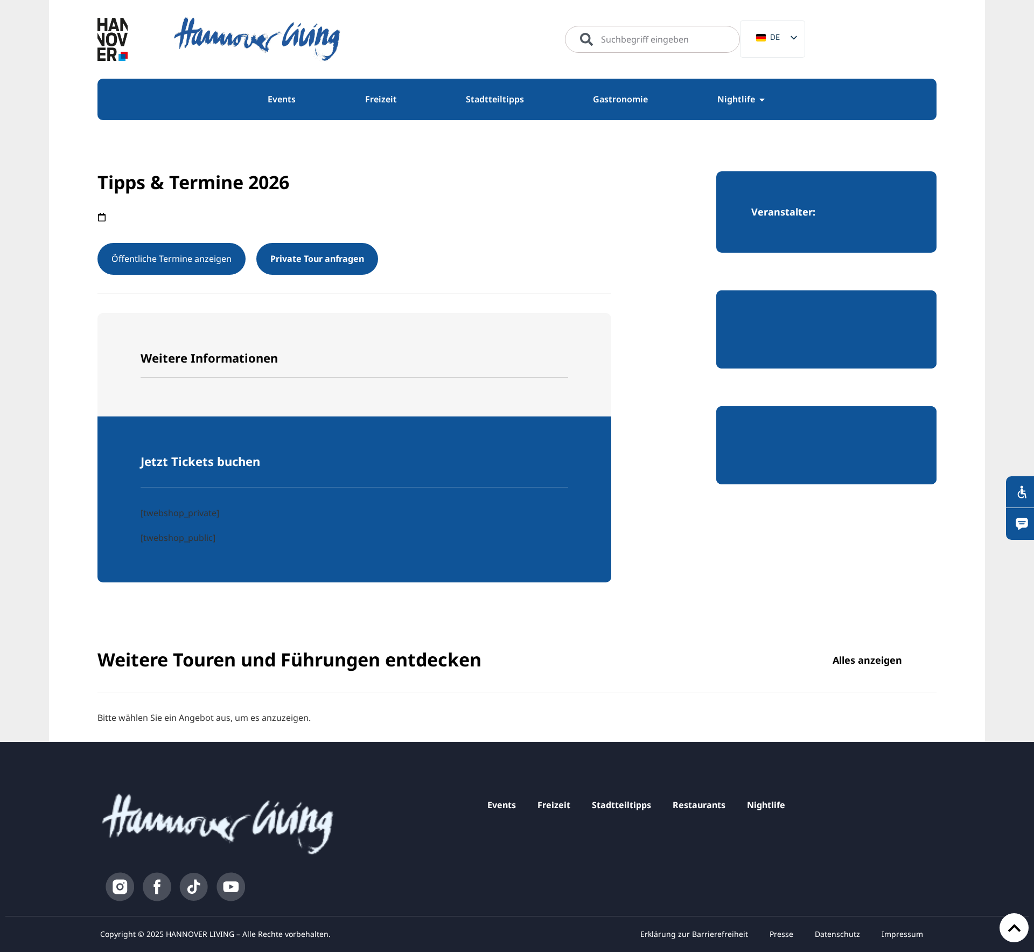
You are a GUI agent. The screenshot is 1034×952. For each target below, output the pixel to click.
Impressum (902, 934)
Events (501, 805)
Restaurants (699, 805)
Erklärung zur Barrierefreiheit (694, 934)
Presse (781, 934)
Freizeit (553, 805)
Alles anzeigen (867, 660)
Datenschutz (837, 934)
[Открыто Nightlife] (762, 100)
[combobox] (652, 39)
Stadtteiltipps (621, 805)
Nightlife (766, 805)
